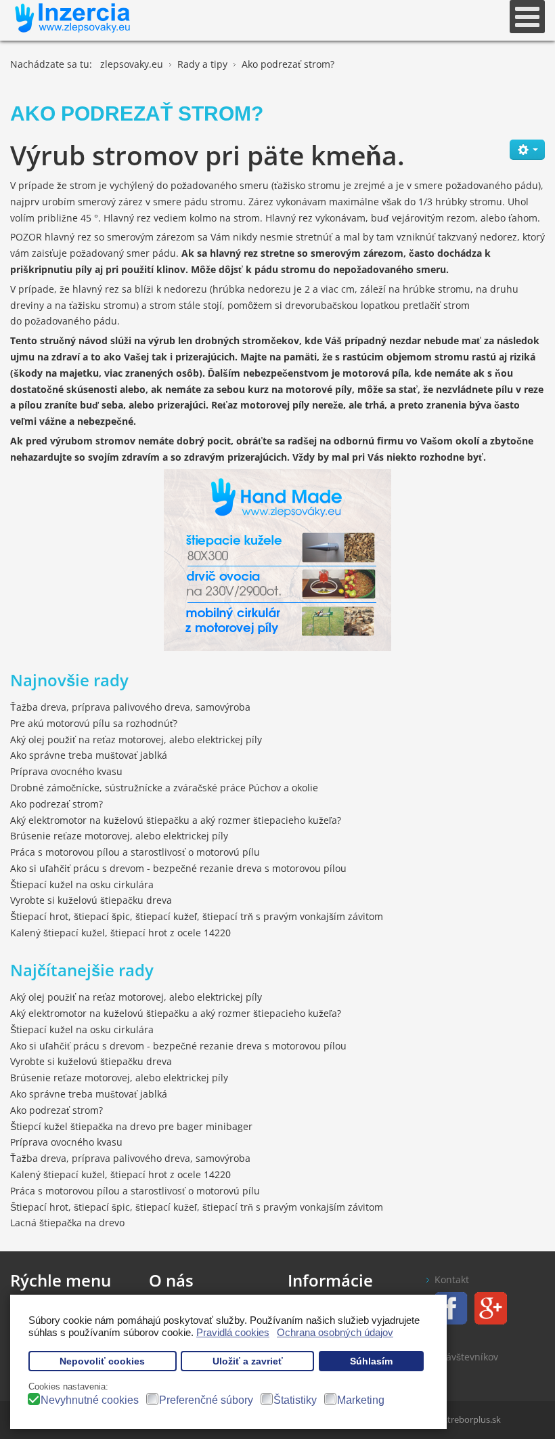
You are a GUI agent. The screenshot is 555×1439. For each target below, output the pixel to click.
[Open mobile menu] (527, 16)
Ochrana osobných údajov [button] (335, 1332)
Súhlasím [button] (371, 1361)
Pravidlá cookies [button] (232, 1332)
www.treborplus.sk (463, 1419)
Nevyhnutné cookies (90, 1400)
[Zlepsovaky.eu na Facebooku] (447, 1307)
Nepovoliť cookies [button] (102, 1361)
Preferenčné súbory (206, 1400)
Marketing (360, 1400)
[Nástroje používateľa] (527, 150)
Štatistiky (295, 1400)
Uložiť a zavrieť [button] (248, 1361)
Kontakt (452, 1279)
